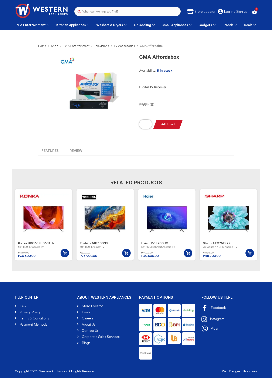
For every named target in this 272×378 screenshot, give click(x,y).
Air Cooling (142, 25)
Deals (248, 25)
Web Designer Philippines (239, 371)
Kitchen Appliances (71, 25)
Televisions (101, 46)
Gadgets (205, 25)
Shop (54, 46)
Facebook (218, 307)
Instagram (216, 319)
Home (42, 46)
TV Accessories (124, 46)
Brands (227, 25)
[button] (65, 253)
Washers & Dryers (109, 25)
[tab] (50, 150)
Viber (214, 328)
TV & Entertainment (30, 25)
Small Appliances (175, 25)
